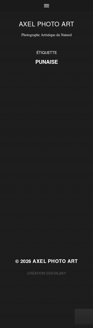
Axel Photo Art (46, 23)
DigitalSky (56, 273)
